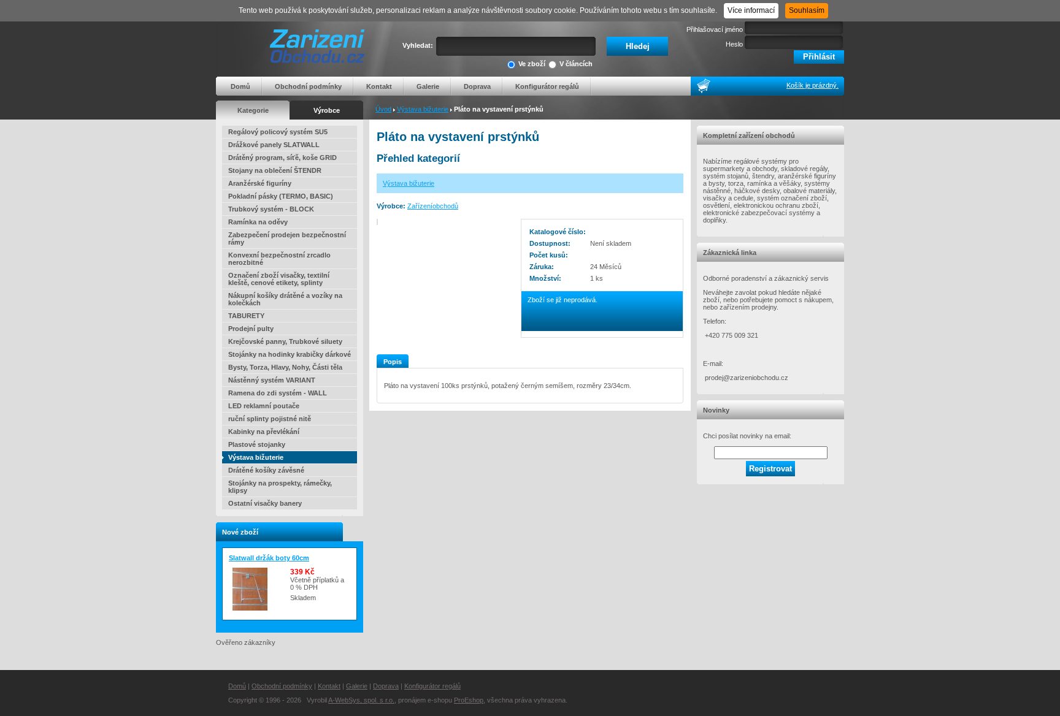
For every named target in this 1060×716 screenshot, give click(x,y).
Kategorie (253, 110)
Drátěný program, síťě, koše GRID (282, 157)
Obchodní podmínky (308, 86)
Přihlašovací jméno (714, 29)
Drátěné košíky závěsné (266, 470)
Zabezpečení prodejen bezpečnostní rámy (287, 238)
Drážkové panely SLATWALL (274, 144)
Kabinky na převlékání (263, 431)
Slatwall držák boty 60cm (269, 558)
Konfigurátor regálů (547, 86)
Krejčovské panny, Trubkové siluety (285, 341)
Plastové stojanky (256, 444)
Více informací (751, 10)
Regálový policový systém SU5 (278, 131)
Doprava (477, 86)
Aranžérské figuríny (259, 183)
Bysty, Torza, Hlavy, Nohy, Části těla (285, 367)
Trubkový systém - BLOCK (271, 209)
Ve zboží (531, 63)
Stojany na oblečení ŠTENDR (274, 170)
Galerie (428, 86)
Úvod (383, 109)
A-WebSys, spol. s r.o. (361, 700)
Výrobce (326, 110)
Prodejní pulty (251, 328)
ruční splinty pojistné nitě (269, 418)
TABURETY (246, 315)
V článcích (576, 63)
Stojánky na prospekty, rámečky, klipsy (280, 486)
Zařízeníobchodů (432, 206)
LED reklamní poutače (263, 405)
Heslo (734, 44)
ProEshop (468, 700)
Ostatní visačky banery (265, 503)
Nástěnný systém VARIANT (271, 380)
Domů (240, 86)
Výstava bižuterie (422, 109)
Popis (392, 361)
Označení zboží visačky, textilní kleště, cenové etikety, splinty (278, 279)
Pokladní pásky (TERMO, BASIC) (280, 196)
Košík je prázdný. (812, 85)
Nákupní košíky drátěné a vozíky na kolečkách (285, 299)
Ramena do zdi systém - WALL (277, 393)
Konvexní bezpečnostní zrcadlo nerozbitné (279, 258)
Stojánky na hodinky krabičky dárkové (289, 354)
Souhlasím (806, 10)
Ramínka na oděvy (258, 222)
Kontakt (379, 86)
